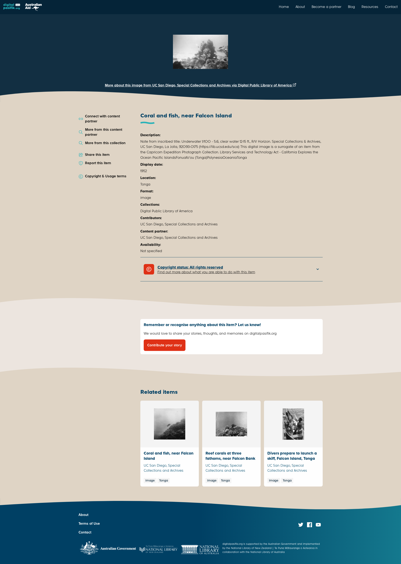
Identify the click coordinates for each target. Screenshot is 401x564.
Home (284, 7)
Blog (351, 7)
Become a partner (326, 7)
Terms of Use (89, 523)
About (300, 7)
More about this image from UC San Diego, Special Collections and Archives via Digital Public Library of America (199, 85)
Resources (370, 7)
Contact (391, 7)
